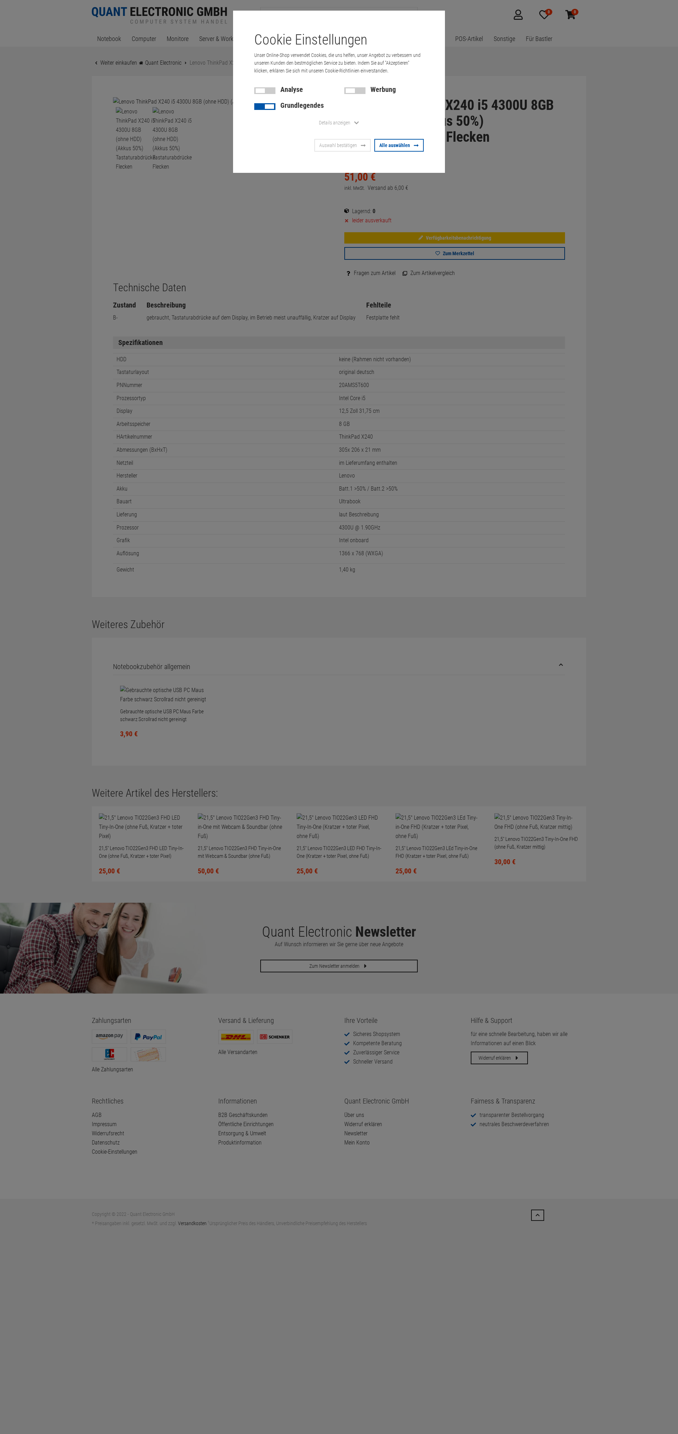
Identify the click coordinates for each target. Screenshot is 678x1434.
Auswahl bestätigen (338, 145)
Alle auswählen (394, 145)
